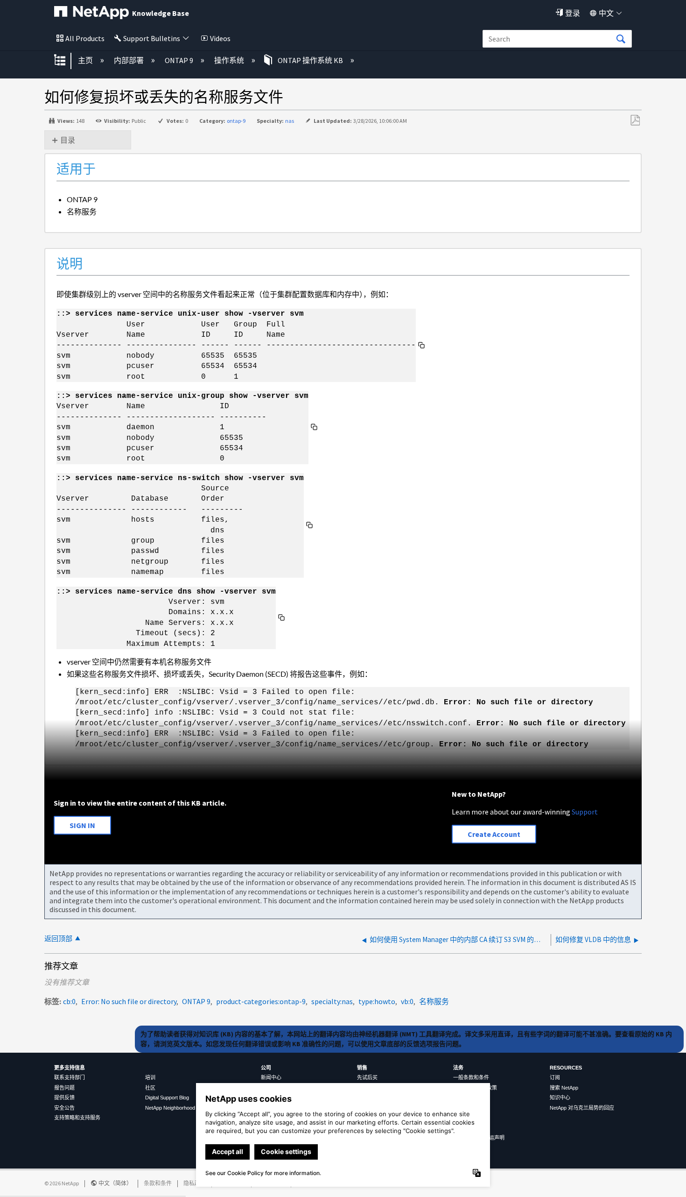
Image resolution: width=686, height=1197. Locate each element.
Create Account (494, 834)
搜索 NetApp (564, 1088)
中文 (606, 13)
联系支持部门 (69, 1077)
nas (289, 120)
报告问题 (64, 1088)
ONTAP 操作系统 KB (310, 60)
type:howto (376, 1001)
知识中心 (560, 1097)
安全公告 (64, 1108)
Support (585, 811)
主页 (86, 60)
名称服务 (434, 1001)
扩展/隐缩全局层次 (65, 61)
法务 (458, 1067)
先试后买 (367, 1077)
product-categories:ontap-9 (261, 1001)
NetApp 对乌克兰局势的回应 (582, 1108)
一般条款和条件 (471, 1077)
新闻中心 (271, 1077)
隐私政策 (194, 1183)
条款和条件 (158, 1183)
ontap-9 (236, 120)
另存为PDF (635, 120)
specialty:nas (332, 1001)
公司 (266, 1067)
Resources (566, 1067)
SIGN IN (82, 825)
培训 (150, 1077)
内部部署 (129, 60)
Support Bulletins (151, 38)
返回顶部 (58, 938)
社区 (150, 1088)
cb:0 (69, 1001)
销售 (362, 1067)
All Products (85, 38)
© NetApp (61, 1183)
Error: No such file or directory (128, 1001)
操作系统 (229, 60)
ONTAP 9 (180, 60)
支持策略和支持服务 (77, 1117)
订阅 (555, 1077)
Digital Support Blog (167, 1097)
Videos (220, 38)
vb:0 (407, 1001)
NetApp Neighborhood (170, 1108)
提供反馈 (64, 1097)
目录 (67, 140)
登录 (572, 13)
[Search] (620, 39)
